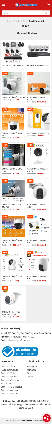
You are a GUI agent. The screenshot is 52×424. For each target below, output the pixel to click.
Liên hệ (30, 376)
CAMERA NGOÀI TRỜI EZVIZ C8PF (37, 206)
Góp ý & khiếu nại (8, 383)
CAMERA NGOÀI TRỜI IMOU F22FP (37, 98)
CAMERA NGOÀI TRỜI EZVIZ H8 (13, 97)
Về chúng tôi (32, 366)
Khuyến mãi (31, 370)
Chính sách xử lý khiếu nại (11, 387)
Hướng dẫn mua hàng (9, 370)
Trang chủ (11, 21)
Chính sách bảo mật (9, 366)
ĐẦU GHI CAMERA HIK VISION (12, 66)
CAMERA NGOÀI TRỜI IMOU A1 (38, 133)
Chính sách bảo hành (9, 376)
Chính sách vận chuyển (10, 380)
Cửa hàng (22, 21)
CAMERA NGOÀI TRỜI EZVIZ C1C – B (37, 170)
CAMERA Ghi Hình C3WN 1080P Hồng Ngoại (11, 313)
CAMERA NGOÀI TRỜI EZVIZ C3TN (12, 170)
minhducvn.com (25, 420)
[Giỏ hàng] (48, 5)
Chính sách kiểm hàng (9, 390)
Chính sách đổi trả (8, 373)
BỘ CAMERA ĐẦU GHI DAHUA (38, 66)
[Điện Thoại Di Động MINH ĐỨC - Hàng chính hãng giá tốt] (26, 4)
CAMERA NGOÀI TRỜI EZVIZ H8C (37, 277)
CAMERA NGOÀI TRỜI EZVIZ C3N (37, 241)
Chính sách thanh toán (10, 393)
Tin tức (30, 373)
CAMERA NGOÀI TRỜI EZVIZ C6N (12, 277)
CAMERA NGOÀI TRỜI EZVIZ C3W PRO (12, 206)
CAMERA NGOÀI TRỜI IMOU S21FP (12, 134)
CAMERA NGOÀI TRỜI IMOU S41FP (12, 241)
